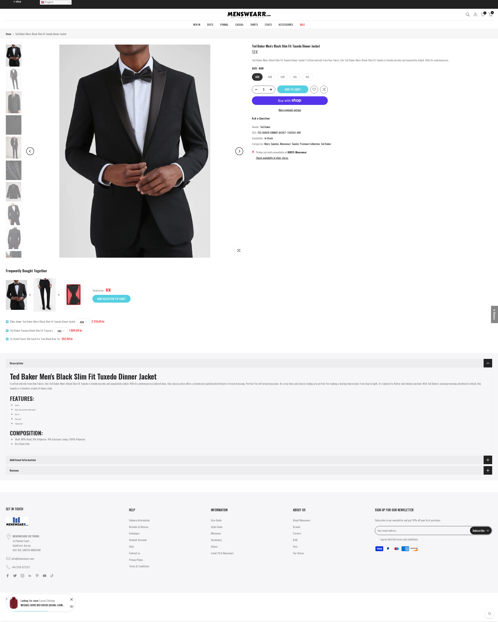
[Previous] (30, 151)
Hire (295, 546)
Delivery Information (139, 520)
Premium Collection (310, 143)
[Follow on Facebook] (7, 575)
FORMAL (224, 24)
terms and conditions (407, 539)
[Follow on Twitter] (15, 575)
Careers (297, 533)
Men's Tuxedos (271, 143)
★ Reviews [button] (495, 314)
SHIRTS (254, 24)
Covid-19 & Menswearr (222, 553)
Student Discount (138, 540)
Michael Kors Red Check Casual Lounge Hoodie (43, 605)
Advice (214, 546)
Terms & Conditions (139, 566)
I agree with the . (399, 539)
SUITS (210, 24)
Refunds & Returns (138, 527)
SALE (302, 24)
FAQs (131, 546)
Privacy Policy (136, 560)
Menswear (216, 533)
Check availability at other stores (272, 158)
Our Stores (298, 553)
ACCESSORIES (286, 24)
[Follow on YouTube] (44, 575)
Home (8, 34)
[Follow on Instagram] (22, 575)
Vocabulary (216, 540)
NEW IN (196, 24)
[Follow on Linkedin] (30, 575)
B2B (295, 540)
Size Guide (216, 520)
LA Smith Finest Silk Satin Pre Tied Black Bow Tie (35, 339)
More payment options (290, 110)
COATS (268, 24)
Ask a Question (261, 118)
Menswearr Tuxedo (289, 143)
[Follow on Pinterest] (37, 575)
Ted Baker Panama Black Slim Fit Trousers (31, 330)
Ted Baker (265, 127)
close (10, 1)
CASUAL (239, 24)
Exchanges (134, 533)
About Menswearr (302, 520)
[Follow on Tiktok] (52, 575)
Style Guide (216, 527)
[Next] (239, 151)
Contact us (134, 553)
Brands (296, 527)
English (48, 2)
